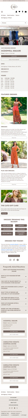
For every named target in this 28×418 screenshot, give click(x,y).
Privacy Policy (15, 413)
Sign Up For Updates (14, 59)
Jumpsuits (21, 225)
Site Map (23, 415)
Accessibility (5, 415)
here (18, 26)
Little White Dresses (21, 233)
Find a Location (14, 387)
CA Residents (15, 415)
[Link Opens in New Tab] (10, 408)
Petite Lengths (7, 233)
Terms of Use (5, 413)
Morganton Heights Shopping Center (11, 343)
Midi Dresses (7, 229)
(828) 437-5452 (6, 351)
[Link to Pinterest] (18, 260)
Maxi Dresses (21, 229)
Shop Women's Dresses (14, 255)
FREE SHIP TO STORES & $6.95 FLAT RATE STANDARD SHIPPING (14, 0)
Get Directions (4, 71)
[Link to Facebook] (14, 260)
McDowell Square (10, 321)
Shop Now (14, 56)
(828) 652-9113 (6, 328)
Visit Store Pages (14, 334)
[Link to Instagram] (10, 260)
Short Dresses (7, 225)
